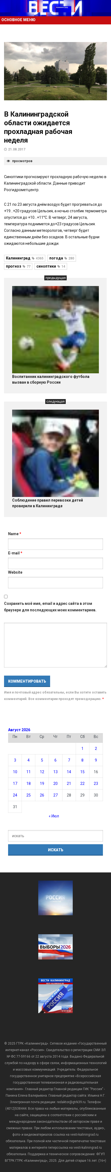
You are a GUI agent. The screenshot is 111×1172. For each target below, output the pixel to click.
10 (15, 772)
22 (82, 783)
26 (42, 795)
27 (55, 795)
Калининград (24, 258)
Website (15, 572)
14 (69, 772)
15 (82, 772)
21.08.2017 (16, 149)
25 (28, 795)
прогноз (18, 266)
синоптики (50, 266)
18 (28, 783)
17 (15, 783)
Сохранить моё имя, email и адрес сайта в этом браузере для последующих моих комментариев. (50, 606)
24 (15, 795)
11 (28, 772)
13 (55, 772)
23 (96, 783)
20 (55, 783)
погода (61, 258)
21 (69, 783)
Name (14, 534)
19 (42, 783)
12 (42, 772)
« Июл (54, 816)
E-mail (15, 553)
